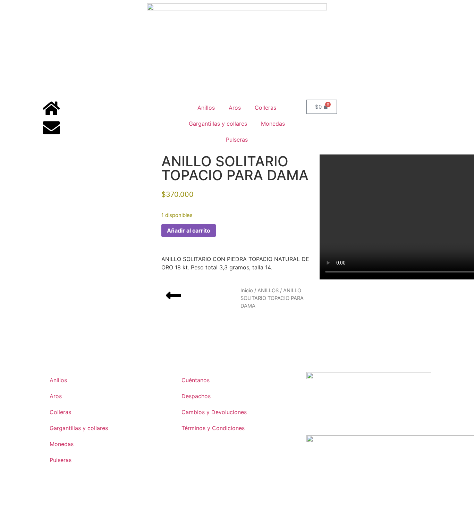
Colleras (265, 107)
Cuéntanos (195, 380)
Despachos (196, 396)
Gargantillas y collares (218, 123)
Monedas (273, 123)
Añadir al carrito (188, 230)
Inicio (246, 290)
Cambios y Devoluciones (214, 412)
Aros (235, 107)
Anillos (206, 107)
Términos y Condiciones (213, 428)
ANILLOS (268, 290)
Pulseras (237, 139)
